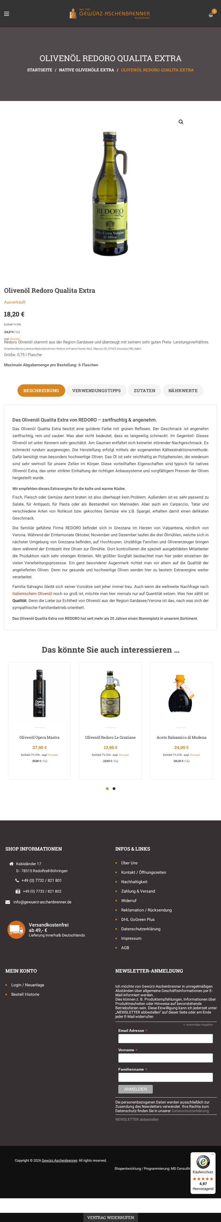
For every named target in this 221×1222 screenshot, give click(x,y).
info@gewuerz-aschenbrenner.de (42, 902)
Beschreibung (41, 390)
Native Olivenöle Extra (86, 69)
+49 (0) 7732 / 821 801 (42, 880)
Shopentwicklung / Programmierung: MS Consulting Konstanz (161, 1169)
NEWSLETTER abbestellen (137, 1119)
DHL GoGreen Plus (138, 919)
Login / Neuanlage (27, 985)
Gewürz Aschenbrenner (59, 1160)
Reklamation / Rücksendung (146, 910)
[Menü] (212, 1155)
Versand (15, 338)
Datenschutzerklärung (140, 929)
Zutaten (145, 390)
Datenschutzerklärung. (191, 1111)
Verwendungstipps (96, 390)
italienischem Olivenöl (32, 593)
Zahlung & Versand (138, 891)
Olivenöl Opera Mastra (39, 737)
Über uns (129, 863)
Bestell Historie (25, 994)
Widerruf (128, 900)
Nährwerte (183, 390)
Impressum (131, 938)
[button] (181, 122)
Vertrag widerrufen (110, 1217)
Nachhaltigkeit (134, 881)
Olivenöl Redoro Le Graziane (110, 737)
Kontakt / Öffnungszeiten (143, 872)
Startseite (39, 69)
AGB (125, 947)
